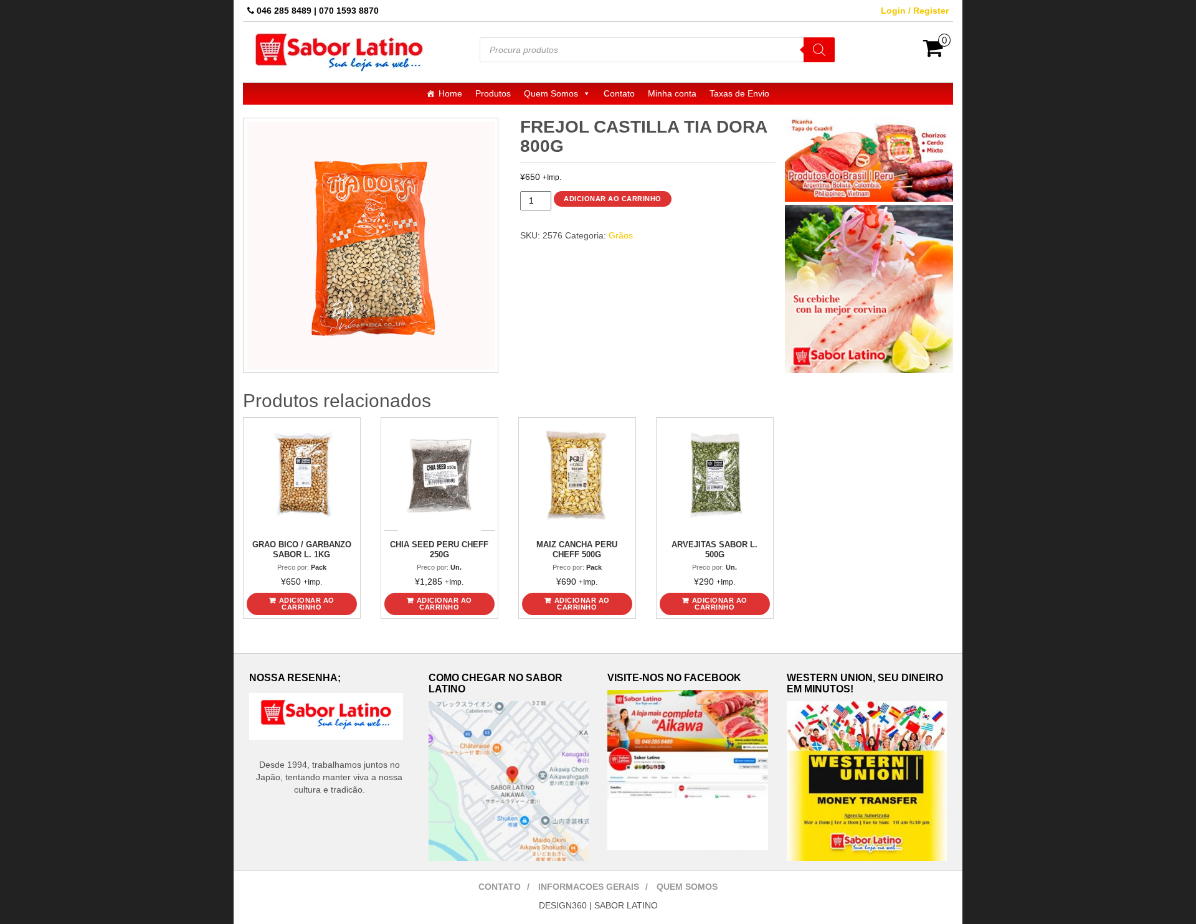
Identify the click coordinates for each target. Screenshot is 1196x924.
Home (450, 93)
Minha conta (672, 93)
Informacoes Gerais (588, 887)
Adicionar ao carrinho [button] (307, 603)
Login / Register (915, 11)
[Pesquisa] (819, 49)
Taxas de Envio (739, 93)
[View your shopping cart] (933, 52)
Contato (619, 93)
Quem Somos (551, 93)
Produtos (493, 93)
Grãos (621, 235)
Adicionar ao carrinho (613, 198)
